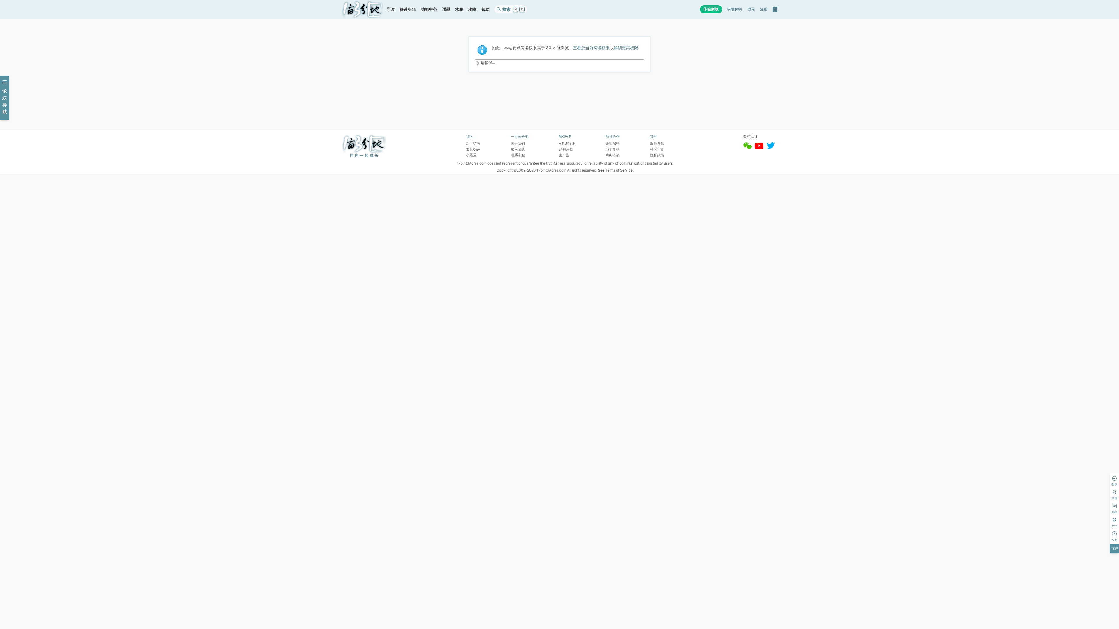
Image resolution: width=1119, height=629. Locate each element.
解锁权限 (408, 9)
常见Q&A (473, 149)
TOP (1114, 548)
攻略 (472, 9)
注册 (764, 9)
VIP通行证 (567, 143)
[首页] (362, 9)
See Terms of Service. (616, 170)
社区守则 (657, 149)
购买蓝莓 (566, 149)
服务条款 (657, 143)
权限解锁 (734, 9)
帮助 (485, 9)
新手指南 (473, 143)
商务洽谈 (613, 155)
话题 (446, 9)
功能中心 (429, 9)
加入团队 (518, 149)
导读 (390, 9)
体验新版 (711, 9)
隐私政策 (657, 155)
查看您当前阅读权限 (591, 47)
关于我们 (518, 143)
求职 (459, 9)
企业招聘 (613, 143)
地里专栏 (613, 149)
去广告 (564, 155)
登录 (751, 9)
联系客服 (518, 155)
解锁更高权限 (626, 47)
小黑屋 (471, 155)
